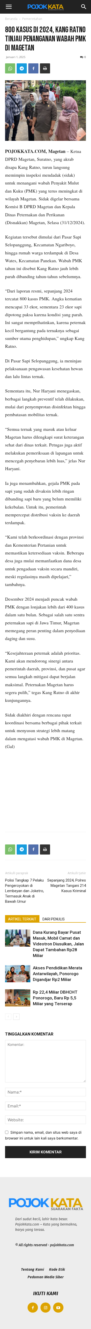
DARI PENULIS (53, 919)
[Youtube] (58, 1308)
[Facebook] (33, 68)
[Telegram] (22, 68)
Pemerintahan (32, 19)
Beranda (11, 19)
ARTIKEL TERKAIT (22, 919)
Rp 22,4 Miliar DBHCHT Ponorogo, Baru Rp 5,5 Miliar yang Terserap (55, 998)
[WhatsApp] (10, 68)
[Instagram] (45, 1308)
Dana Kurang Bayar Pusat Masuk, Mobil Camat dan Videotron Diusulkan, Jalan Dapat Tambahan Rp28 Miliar (58, 944)
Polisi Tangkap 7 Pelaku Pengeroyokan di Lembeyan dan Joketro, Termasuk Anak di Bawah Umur (24, 891)
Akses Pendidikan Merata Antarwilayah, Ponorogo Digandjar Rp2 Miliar (57, 973)
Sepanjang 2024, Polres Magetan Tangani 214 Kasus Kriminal (66, 885)
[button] (9, 7)
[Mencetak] (45, 68)
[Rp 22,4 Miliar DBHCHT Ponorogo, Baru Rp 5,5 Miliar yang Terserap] (17, 998)
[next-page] (16, 1017)
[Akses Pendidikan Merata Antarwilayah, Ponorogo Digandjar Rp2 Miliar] (17, 973)
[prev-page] (8, 1017)
